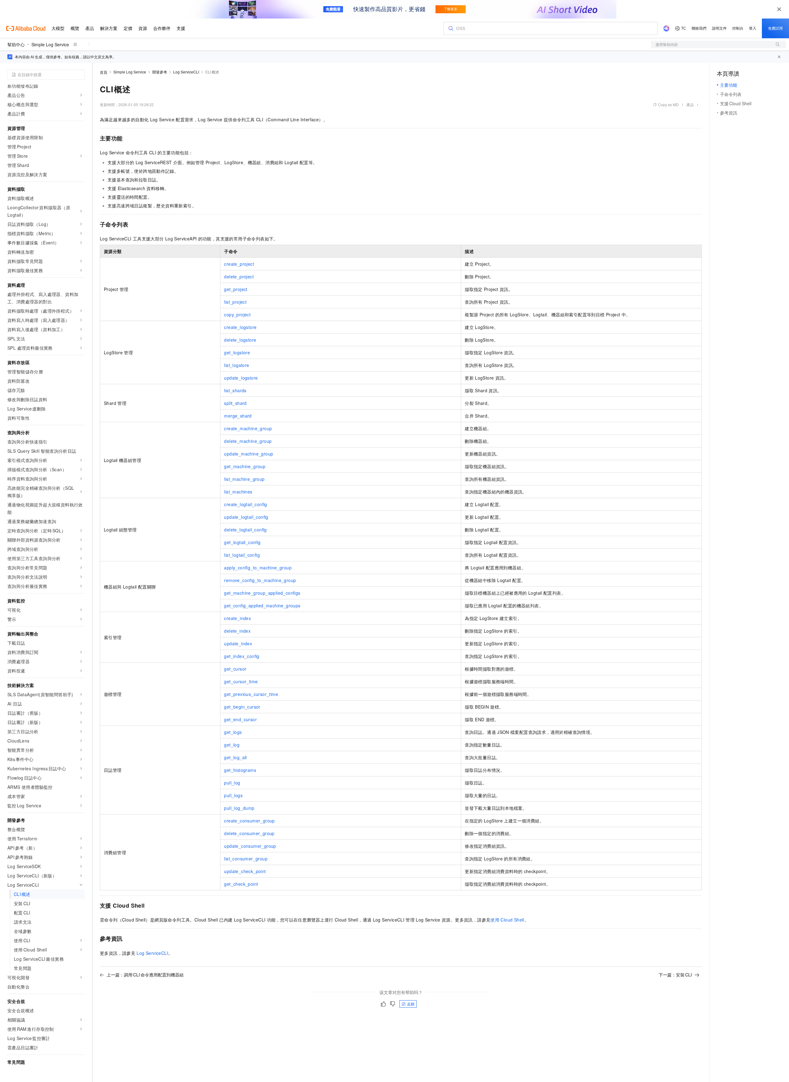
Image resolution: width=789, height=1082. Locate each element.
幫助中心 (16, 44)
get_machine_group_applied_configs (262, 593)
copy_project (237, 314)
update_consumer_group (250, 846)
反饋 (411, 1003)
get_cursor (235, 669)
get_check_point (241, 884)
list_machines (238, 492)
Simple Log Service (50, 44)
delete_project (239, 276)
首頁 (103, 72)
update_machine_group (248, 454)
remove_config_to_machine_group (260, 580)
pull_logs (233, 795)
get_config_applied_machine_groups (262, 605)
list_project (235, 302)
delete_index (237, 631)
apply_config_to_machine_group (258, 567)
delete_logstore (240, 340)
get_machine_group (244, 466)
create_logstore (240, 327)
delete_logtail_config (245, 529)
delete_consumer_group (249, 833)
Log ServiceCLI (186, 71)
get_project (235, 289)
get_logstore (237, 352)
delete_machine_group (248, 441)
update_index (238, 643)
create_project (239, 264)
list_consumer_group (246, 858)
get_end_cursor (240, 719)
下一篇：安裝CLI (675, 975)
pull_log (232, 783)
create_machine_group (248, 428)
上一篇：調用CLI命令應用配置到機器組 (145, 975)
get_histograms (240, 770)
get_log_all (235, 757)
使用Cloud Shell (507, 920)
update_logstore (241, 378)
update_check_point (245, 871)
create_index (237, 618)
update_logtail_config (246, 517)
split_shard (235, 403)
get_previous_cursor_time (251, 694)
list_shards (235, 390)
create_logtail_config (245, 504)
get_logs (233, 732)
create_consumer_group (249, 821)
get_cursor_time (241, 681)
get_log (231, 745)
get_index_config (241, 656)
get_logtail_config (242, 542)
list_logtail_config (242, 555)
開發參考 (159, 71)
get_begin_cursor (242, 707)
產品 (690, 104)
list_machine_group (244, 479)
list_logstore (236, 365)
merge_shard (237, 416)
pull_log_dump (239, 808)
